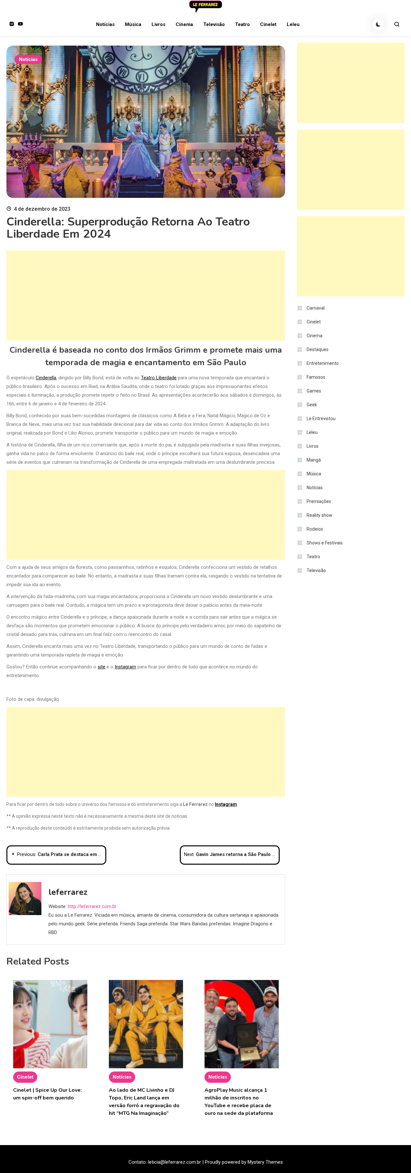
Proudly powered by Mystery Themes (244, 1162)
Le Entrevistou (321, 418)
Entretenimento (323, 363)
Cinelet (268, 24)
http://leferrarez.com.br (92, 906)
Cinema (184, 24)
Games (314, 390)
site (101, 667)
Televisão (214, 24)
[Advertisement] (145, 295)
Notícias (105, 24)
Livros (158, 24)
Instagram (125, 667)
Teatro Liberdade (159, 378)
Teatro (242, 24)
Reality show (319, 515)
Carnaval (316, 308)
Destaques (317, 349)
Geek (312, 404)
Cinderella (46, 378)
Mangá (314, 460)
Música (133, 24)
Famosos (316, 377)
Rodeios (315, 529)
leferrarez (68, 892)
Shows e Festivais (325, 542)
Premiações (319, 501)
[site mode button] (378, 24)
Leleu (293, 24)
